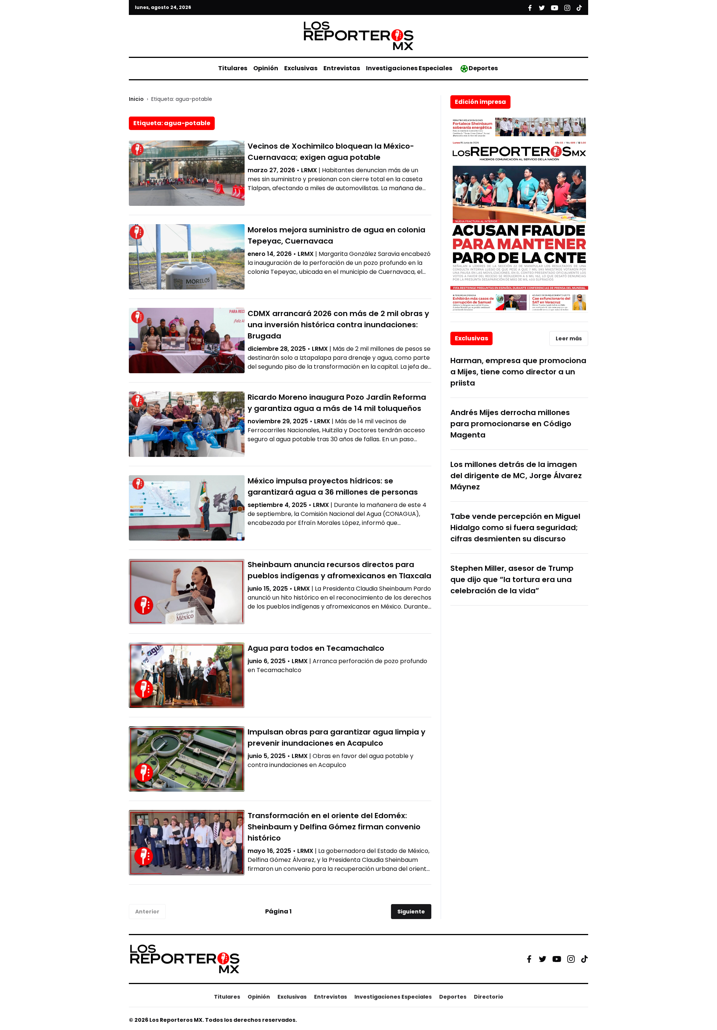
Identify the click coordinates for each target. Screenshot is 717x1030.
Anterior (147, 911)
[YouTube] (556, 959)
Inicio (136, 99)
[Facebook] (529, 959)
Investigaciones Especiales (409, 68)
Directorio (488, 996)
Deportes (483, 68)
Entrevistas (341, 68)
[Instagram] (571, 959)
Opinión (265, 68)
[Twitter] (542, 959)
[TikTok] (584, 959)
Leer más (569, 338)
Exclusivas (300, 68)
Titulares (232, 68)
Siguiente (411, 911)
